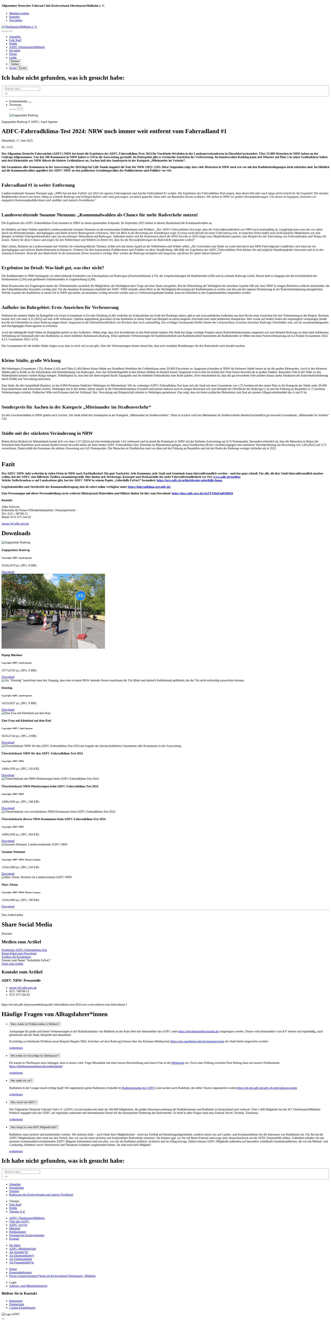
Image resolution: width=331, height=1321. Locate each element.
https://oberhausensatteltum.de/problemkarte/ (36, 1066)
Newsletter (15, 20)
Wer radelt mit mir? (21, 1080)
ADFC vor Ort (18, 1225)
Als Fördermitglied (20, 1259)
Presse (13, 54)
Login (12, 57)
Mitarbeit (14, 1228)
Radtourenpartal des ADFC (138, 1088)
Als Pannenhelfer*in (21, 1262)
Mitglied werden (19, 13)
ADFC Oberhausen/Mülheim (27, 47)
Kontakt (14, 1238)
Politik (13, 43)
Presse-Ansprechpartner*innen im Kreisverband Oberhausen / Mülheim (52, 1276)
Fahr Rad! (15, 40)
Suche (13, 68)
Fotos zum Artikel (12, 963)
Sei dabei (14, 50)
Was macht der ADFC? (23, 1102)
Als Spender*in (18, 1252)
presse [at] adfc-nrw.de (15, 523)
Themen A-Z (17, 1211)
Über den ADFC (19, 1221)
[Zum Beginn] (3, 1318)
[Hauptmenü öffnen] (10, 31)
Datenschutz (16, 1304)
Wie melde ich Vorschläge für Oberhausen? (35, 1055)
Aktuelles (15, 36)
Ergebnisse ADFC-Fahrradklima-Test (24, 950)
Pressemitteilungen (20, 1272)
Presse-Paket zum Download (19, 953)
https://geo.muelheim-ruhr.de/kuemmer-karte (197, 1041)
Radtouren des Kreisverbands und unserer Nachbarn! (41, 1194)
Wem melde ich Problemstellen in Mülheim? (35, 1024)
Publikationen (17, 1231)
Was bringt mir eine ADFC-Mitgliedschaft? (34, 1127)
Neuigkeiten (16, 1187)
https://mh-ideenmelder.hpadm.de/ (198, 1031)
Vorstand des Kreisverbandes (26, 1235)
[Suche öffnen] (6, 31)
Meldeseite (177, 1062)
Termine (14, 1191)
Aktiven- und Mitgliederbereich (28, 1285)
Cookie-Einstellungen (22, 1307)
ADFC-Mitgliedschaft (22, 1248)
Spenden (14, 16)
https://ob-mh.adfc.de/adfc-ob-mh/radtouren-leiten (267, 1088)
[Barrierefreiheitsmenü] (3, 31)
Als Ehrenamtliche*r (21, 1255)
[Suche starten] (6, 93)
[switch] (29, 102)
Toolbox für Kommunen (16, 956)
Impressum (15, 1300)
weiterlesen (16, 1047)
